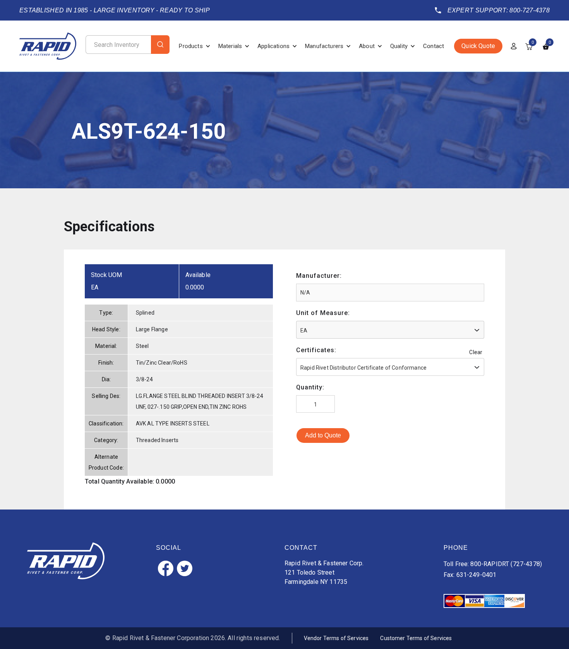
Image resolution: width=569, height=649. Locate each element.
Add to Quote (323, 435)
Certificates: (316, 350)
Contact (433, 46)
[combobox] (390, 330)
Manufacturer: (319, 275)
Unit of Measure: (323, 313)
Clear (475, 352)
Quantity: (310, 387)
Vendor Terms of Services (336, 638)
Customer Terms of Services (416, 638)
